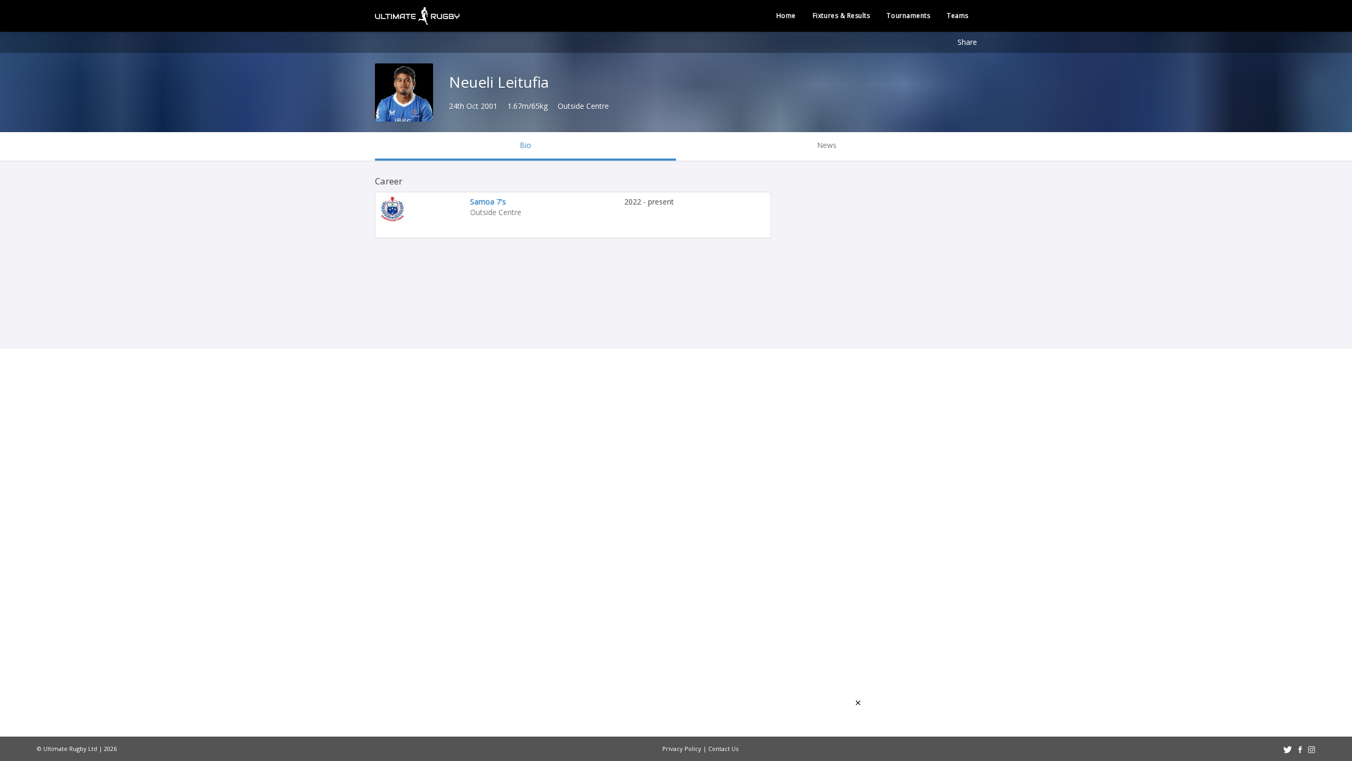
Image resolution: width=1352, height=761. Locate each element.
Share (967, 42)
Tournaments (908, 15)
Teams (958, 15)
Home (786, 15)
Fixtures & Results (841, 15)
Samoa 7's (488, 202)
